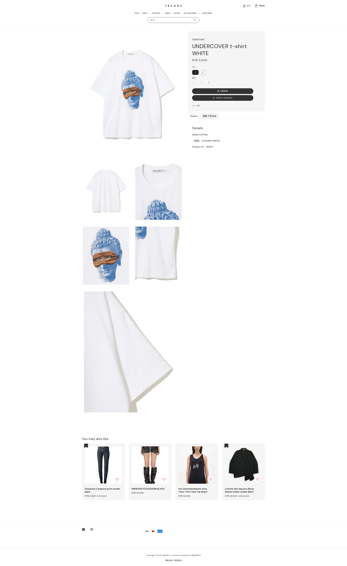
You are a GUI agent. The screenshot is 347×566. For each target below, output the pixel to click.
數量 (194, 78)
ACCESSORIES (190, 13)
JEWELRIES (207, 13)
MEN (145, 13)
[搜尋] (195, 20)
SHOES (177, 13)
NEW (137, 13)
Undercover (198, 39)
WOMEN (156, 13)
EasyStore (196, 555)
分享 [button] (198, 105)
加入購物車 (222, 91)
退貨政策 (178, 560)
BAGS (167, 13)
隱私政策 (169, 560)
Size (194, 67)
